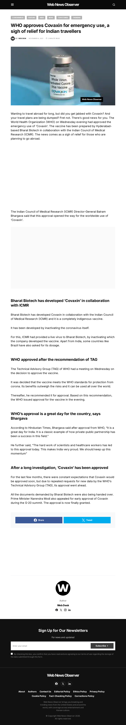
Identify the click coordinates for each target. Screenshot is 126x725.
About (21, 691)
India (42, 17)
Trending (77, 17)
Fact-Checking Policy (60, 696)
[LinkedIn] (69, 684)
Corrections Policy (84, 696)
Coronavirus (17, 17)
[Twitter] (63, 684)
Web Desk (63, 605)
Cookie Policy (39, 696)
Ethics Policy (80, 691)
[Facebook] (56, 684)
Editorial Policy (62, 691)
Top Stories (63, 17)
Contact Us (45, 691)
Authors (32, 691)
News (51, 17)
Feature (31, 17)
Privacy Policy (97, 691)
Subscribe (101, 645)
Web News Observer (63, 4)
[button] (12, 4)
